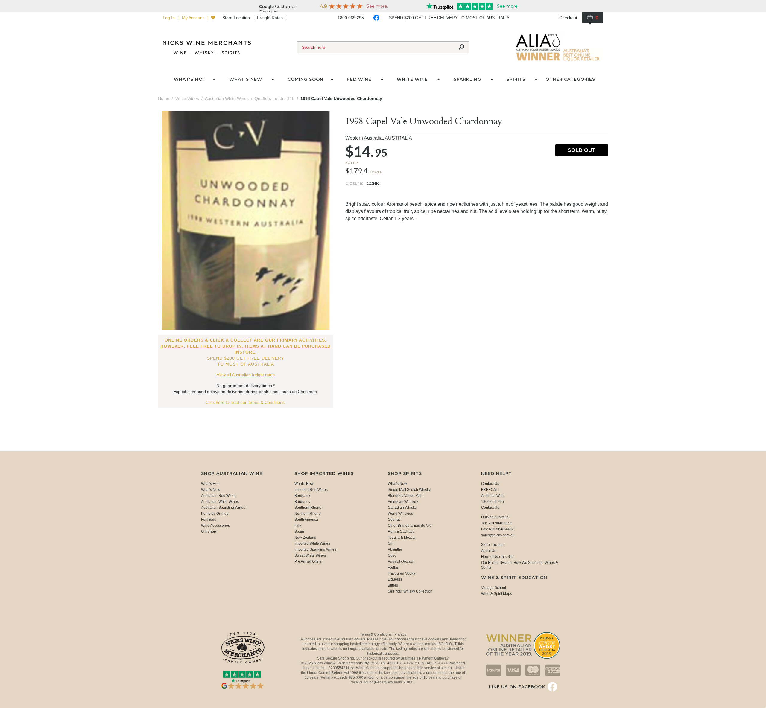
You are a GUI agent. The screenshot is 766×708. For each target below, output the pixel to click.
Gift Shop (208, 531)
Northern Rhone (307, 513)
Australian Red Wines (218, 496)
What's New (210, 490)
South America (306, 519)
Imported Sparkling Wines (315, 549)
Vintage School (493, 588)
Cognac (394, 519)
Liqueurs (395, 579)
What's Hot (190, 79)
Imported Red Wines (311, 490)
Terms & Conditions (376, 634)
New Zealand (305, 537)
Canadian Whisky (402, 508)
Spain (299, 531)
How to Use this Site (497, 557)
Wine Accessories (215, 525)
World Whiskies (400, 513)
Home (163, 98)
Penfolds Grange (215, 513)
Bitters (393, 585)
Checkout (568, 17)
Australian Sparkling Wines (223, 508)
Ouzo (392, 555)
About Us (488, 551)
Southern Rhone (307, 508)
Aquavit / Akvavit (401, 561)
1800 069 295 (351, 17)
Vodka (393, 567)
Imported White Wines (312, 543)
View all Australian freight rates (246, 374)
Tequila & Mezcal (402, 537)
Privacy (400, 634)
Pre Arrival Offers (308, 561)
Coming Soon (305, 79)
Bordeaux (302, 496)
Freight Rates (270, 17)
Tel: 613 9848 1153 (496, 523)
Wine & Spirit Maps (496, 594)
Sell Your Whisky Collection (410, 591)
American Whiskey (403, 502)
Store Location (236, 17)
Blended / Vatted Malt (405, 496)
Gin (390, 543)
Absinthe (395, 549)
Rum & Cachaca (401, 531)
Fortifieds (208, 519)
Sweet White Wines (310, 555)
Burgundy (302, 502)
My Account (193, 17)
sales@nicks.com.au (498, 535)
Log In (169, 17)
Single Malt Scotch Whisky (409, 490)
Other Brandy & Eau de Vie (409, 525)
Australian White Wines (220, 502)
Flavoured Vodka (401, 573)
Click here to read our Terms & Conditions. (246, 402)
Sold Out (581, 150)
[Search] (461, 47)
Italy (297, 525)
